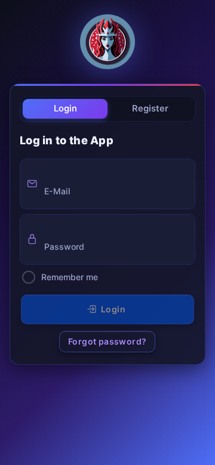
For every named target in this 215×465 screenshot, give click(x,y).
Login (65, 108)
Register (150, 108)
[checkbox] (28, 277)
